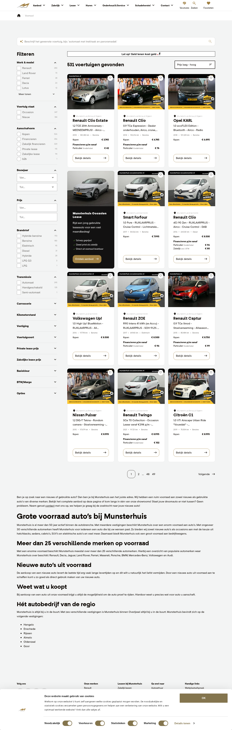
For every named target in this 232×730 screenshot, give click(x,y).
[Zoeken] (210, 42)
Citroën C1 (183, 415)
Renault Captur (187, 318)
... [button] (143, 474)
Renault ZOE (134, 318)
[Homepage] (19, 16)
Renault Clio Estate (90, 120)
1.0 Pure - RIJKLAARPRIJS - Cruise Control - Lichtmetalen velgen (140, 227)
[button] (206, 474)
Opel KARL (182, 120)
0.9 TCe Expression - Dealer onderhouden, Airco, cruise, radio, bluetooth (139, 130)
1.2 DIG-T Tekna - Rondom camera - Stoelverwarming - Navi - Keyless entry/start (89, 424)
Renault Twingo (137, 415)
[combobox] (37, 208)
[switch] (100, 723)
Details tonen (182, 723)
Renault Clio (134, 120)
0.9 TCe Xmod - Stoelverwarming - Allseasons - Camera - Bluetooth (190, 328)
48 (147, 474)
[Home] (23, 5)
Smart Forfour (135, 217)
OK (204, 698)
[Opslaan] (110, 78)
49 (153, 474)
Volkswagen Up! (87, 318)
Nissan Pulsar (84, 415)
